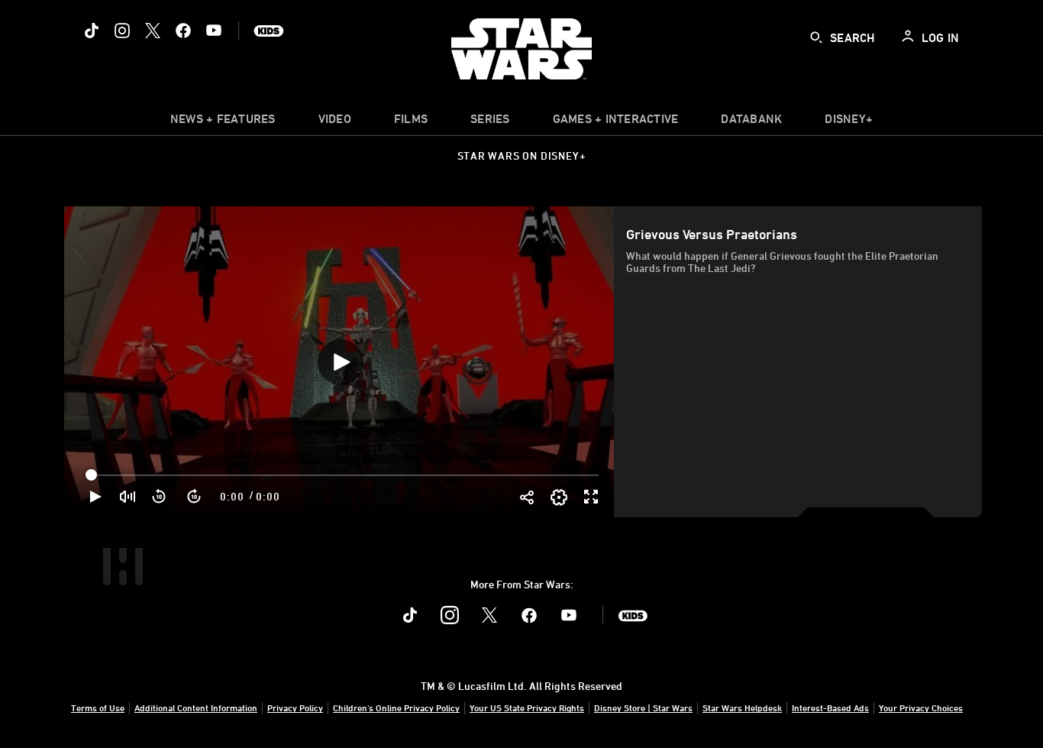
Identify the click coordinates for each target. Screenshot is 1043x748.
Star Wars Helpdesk (742, 707)
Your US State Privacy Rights (527, 707)
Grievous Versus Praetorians (711, 233)
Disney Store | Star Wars (643, 707)
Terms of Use (97, 707)
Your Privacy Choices (921, 707)
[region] (340, 361)
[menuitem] (335, 122)
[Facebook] (183, 30)
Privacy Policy (295, 707)
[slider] (344, 475)
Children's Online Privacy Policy (396, 707)
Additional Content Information (195, 707)
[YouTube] (213, 30)
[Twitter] (152, 30)
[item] (223, 122)
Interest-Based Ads (830, 707)
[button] (160, 496)
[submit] (816, 37)
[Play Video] (340, 362)
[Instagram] (122, 30)
